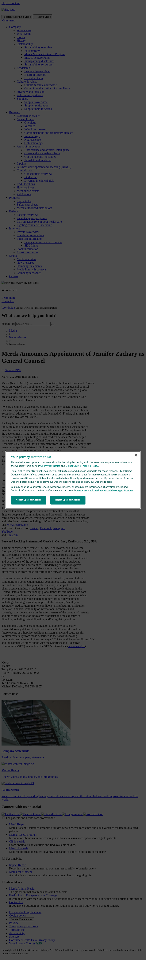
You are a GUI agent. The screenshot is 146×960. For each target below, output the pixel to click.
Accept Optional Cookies (28, 500)
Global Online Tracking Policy (82, 466)
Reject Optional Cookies (67, 500)
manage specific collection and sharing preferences (105, 491)
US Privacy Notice (50, 466)
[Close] (136, 455)
